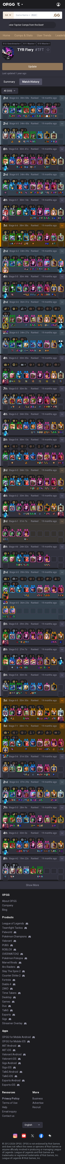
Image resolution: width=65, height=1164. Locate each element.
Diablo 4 (6, 984)
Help (4, 1107)
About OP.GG (9, 901)
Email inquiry (9, 1111)
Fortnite (6, 979)
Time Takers (9, 992)
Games (6, 1001)
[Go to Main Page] (9, 4)
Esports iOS (8, 1084)
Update (32, 66)
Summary (9, 81)
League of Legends (13, 923)
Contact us (8, 1115)
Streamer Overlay (12, 1023)
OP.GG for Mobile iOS (14, 1041)
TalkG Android (10, 1071)
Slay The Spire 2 (11, 971)
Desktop (7, 997)
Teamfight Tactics (12, 927)
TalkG (5, 1010)
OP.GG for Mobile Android (16, 1037)
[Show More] (20, 4)
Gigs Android (9, 1063)
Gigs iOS (7, 1067)
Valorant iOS (9, 1058)
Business (37, 1098)
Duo (4, 1005)
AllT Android (9, 1045)
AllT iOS (6, 1050)
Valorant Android (11, 1054)
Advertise (38, 1102)
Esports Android (11, 1080)
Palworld (7, 932)
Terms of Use (10, 1102)
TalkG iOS (7, 1076)
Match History (30, 81)
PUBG (5, 945)
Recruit (36, 1107)
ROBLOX (7, 949)
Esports (6, 1014)
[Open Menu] (58, 4)
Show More (32, 885)
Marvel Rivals (9, 962)
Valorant (7, 940)
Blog (4, 909)
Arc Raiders (8, 966)
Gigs (4, 1019)
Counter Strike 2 (11, 975)
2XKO (5, 988)
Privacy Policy (10, 1098)
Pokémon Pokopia (12, 958)
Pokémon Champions (14, 936)
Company (7, 905)
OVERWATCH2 (10, 953)
